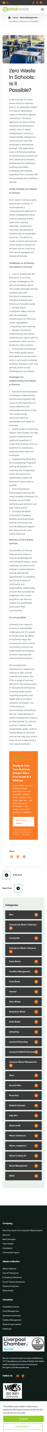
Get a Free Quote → (20, 821)
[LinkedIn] (24, 856)
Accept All (23, 1419)
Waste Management (28, 18)
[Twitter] (17, 856)
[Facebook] (11, 856)
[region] (23, 1416)
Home (15, 18)
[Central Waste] (16, 9)
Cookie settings (22, 1427)
